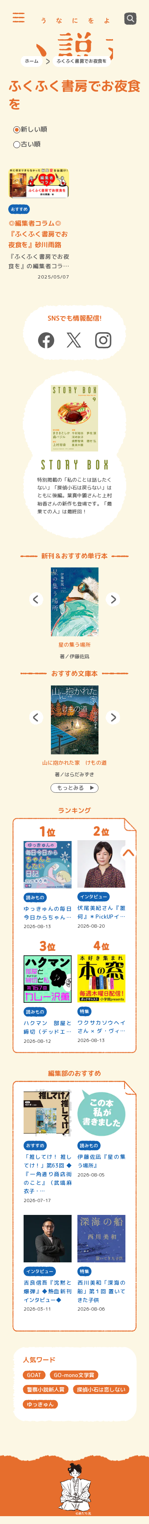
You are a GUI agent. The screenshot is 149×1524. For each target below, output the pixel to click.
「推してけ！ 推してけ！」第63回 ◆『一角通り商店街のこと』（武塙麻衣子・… (47, 1174)
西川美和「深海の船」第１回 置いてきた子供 (101, 1291)
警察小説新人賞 (46, 1389)
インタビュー (93, 896)
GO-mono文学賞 (74, 1375)
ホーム (31, 61)
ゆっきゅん (40, 1404)
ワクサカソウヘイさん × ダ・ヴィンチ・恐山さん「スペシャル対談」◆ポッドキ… (101, 1027)
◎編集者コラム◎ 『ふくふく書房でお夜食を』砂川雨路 (38, 234)
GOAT (34, 1375)
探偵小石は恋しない (101, 1389)
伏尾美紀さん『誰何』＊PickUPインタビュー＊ (101, 912)
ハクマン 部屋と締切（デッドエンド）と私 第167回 (47, 1027)
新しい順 (34, 129)
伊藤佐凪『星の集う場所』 (101, 1161)
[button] (36, 599)
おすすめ (19, 209)
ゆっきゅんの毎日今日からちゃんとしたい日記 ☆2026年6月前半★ (47, 913)
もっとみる (70, 788)
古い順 (31, 144)
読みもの (35, 897)
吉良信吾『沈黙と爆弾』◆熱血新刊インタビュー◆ (47, 1291)
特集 (84, 1011)
